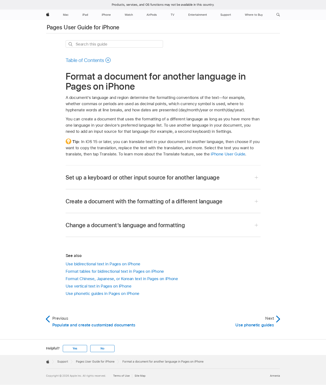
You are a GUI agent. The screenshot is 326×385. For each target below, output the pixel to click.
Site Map (140, 375)
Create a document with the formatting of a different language (144, 201)
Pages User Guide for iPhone (83, 27)
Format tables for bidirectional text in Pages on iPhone (115, 271)
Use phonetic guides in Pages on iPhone (102, 293)
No (102, 348)
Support (62, 361)
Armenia (275, 375)
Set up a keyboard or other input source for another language (143, 177)
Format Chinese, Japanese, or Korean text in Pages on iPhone (122, 278)
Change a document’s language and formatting (125, 225)
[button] (278, 15)
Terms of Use (121, 375)
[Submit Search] (70, 44)
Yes (75, 348)
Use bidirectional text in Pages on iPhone (103, 264)
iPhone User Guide (228, 154)
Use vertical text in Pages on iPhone (98, 286)
